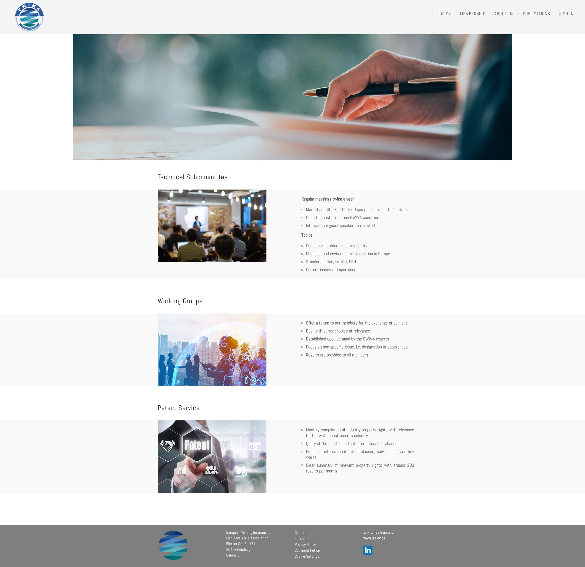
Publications (536, 14)
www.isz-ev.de (374, 538)
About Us (504, 14)
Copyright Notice (307, 550)
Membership (472, 14)
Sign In (566, 14)
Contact (301, 532)
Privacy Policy (305, 544)
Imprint (300, 538)
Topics (444, 14)
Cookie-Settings (307, 556)
